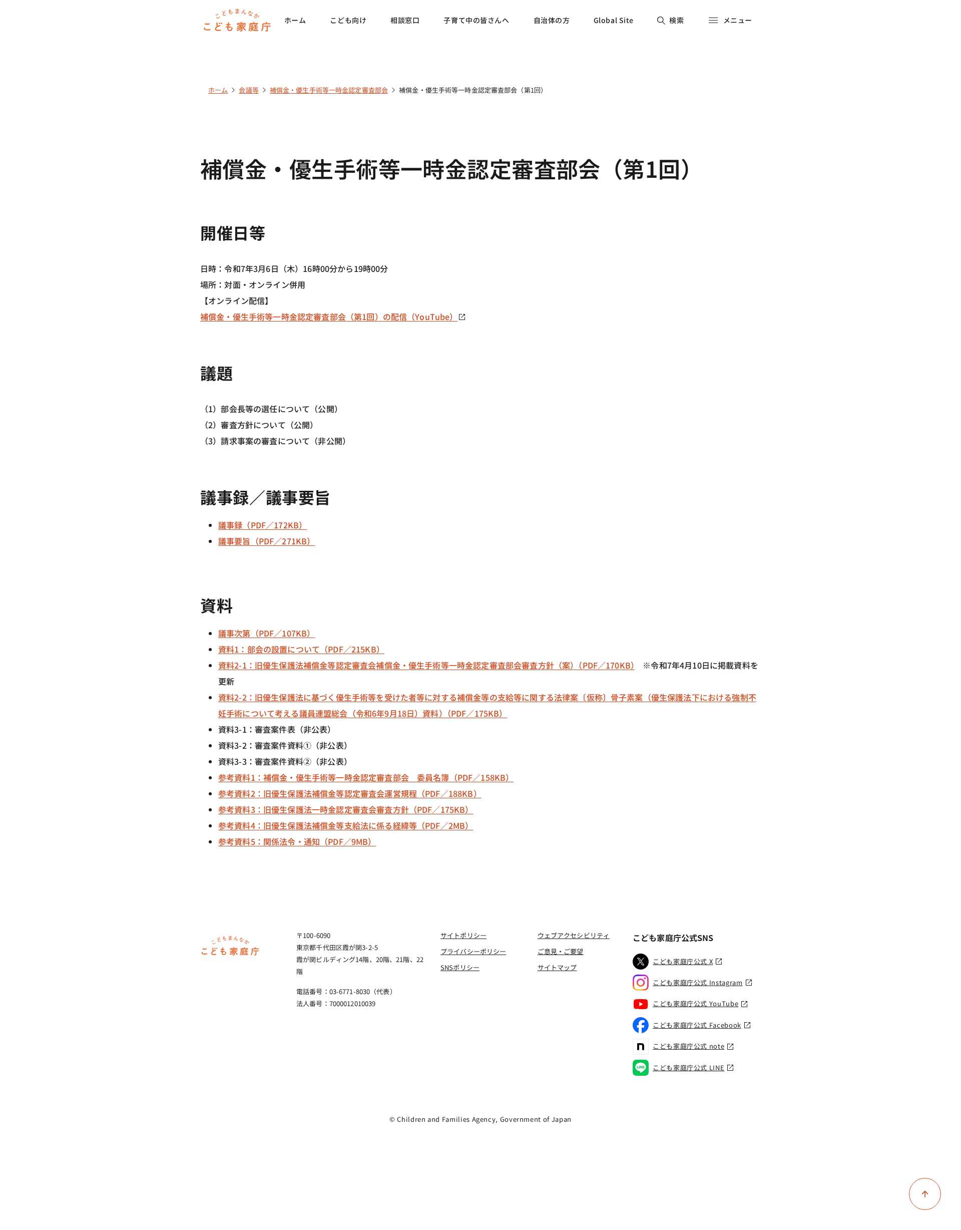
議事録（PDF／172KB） (262, 525)
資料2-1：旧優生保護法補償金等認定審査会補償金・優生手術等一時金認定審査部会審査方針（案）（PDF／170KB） (426, 665)
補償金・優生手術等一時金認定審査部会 (329, 90)
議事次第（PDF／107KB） (266, 633)
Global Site (614, 20)
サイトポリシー (463, 935)
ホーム (295, 20)
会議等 (248, 90)
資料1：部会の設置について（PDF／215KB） (301, 649)
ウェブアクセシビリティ (574, 935)
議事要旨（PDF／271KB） (266, 541)
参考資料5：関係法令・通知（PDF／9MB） (297, 841)
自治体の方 (552, 20)
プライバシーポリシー (473, 951)
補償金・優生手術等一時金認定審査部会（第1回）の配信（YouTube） (329, 317)
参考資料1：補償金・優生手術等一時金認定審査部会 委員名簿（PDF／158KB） (366, 777)
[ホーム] (230, 954)
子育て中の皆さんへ (476, 20)
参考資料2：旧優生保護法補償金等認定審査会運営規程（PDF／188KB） (350, 793)
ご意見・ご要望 (561, 951)
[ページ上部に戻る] (925, 1194)
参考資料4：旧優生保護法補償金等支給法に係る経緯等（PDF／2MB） (345, 825)
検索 (676, 20)
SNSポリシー (459, 967)
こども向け (348, 20)
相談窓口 (404, 20)
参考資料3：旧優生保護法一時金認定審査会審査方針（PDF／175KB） (345, 809)
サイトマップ (557, 967)
